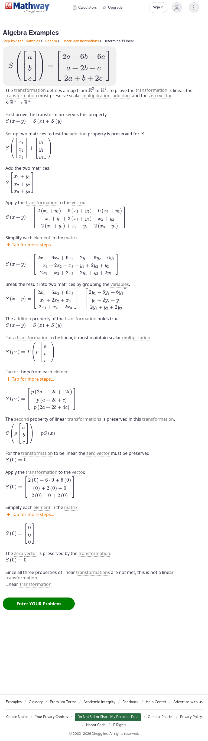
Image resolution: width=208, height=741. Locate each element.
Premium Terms (63, 702)
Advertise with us (188, 702)
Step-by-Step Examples (21, 40)
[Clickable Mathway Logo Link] (27, 7)
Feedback (130, 702)
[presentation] (59, 66)
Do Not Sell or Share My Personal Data (107, 717)
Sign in (158, 7)
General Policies (160, 717)
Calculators (87, 7)
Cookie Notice (17, 717)
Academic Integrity (99, 702)
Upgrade (115, 7)
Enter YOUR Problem (39, 604)
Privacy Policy (191, 717)
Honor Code (96, 725)
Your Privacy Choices (51, 717)
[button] (177, 7)
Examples (14, 702)
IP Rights (119, 725)
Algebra (50, 40)
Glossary (36, 702)
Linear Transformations (80, 40)
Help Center (156, 702)
